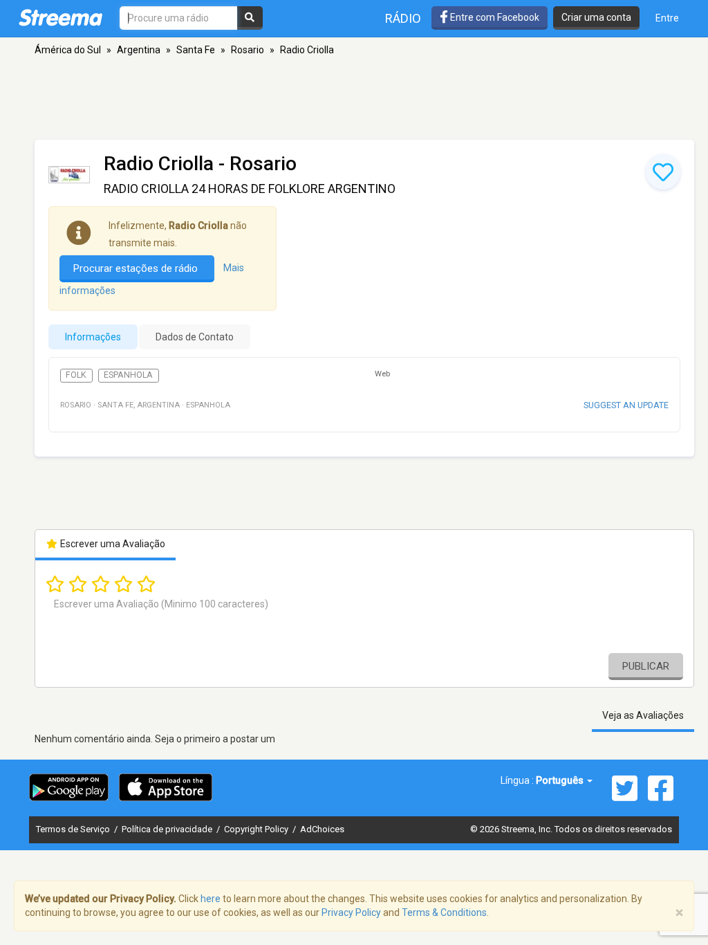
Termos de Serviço (74, 829)
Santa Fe (195, 49)
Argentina (138, 49)
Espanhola (128, 375)
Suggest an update (626, 405)
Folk (76, 375)
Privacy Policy (351, 912)
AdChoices (322, 829)
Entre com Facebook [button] (493, 17)
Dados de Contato (195, 336)
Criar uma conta (596, 17)
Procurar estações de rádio (137, 268)
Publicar (645, 666)
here (211, 898)
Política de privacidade (168, 829)
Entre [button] (667, 18)
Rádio (403, 18)
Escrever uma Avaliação (111, 543)
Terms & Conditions (444, 912)
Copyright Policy (257, 829)
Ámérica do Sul (68, 49)
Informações (93, 336)
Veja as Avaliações (643, 715)
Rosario (247, 49)
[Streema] (60, 17)
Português (561, 780)
